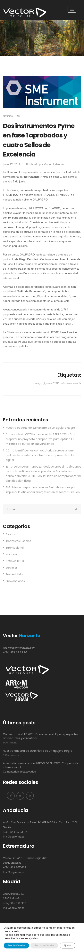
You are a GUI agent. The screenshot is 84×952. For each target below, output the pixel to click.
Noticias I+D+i (11, 115)
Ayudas (11, 534)
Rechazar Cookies (44, 945)
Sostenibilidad (15, 574)
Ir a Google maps (13, 836)
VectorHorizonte (54, 164)
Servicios (12, 568)
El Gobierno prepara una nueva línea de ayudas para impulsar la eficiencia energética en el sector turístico (43, 489)
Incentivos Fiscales (18, 541)
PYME (56, 383)
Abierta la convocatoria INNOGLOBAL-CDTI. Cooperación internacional (41, 765)
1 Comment (10, 742)
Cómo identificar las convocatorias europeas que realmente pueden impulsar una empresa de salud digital (40, 455)
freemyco (38, 383)
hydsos (48, 383)
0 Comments (11, 755)
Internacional (15, 548)
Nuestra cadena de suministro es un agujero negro (40, 428)
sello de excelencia (70, 383)
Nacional (11, 554)
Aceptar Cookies (16, 945)
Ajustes (67, 945)
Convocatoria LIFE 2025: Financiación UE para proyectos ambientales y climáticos (40, 736)
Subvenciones (15, 581)
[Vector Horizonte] (25, 10)
